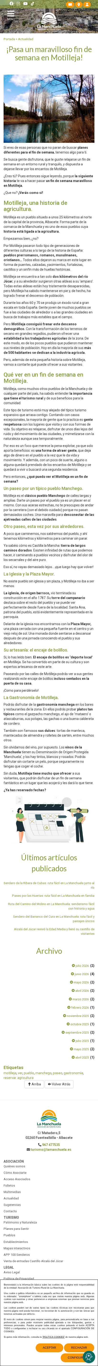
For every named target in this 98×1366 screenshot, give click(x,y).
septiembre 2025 (77, 1032)
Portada (9, 39)
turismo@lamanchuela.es (51, 1149)
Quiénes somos (14, 1166)
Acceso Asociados (17, 1179)
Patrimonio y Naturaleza (20, 1222)
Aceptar (49, 1347)
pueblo (29, 1073)
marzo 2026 (80, 999)
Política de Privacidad (19, 1278)
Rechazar (79, 1347)
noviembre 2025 (77, 1016)
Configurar (77, 1357)
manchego (43, 1073)
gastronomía (73, 1073)
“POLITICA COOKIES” (53, 1337)
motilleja (10, 1073)
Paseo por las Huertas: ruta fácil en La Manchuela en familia (53, 895)
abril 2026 (82, 990)
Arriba (36, 1084)
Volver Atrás (60, 1084)
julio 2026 (82, 966)
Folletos (9, 1185)
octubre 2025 (79, 1024)
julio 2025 (82, 1041)
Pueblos (9, 1235)
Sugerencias (12, 1205)
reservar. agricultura (19, 1078)
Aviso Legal (12, 1272)
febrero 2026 (79, 1007)
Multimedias (12, 1192)
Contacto (10, 1211)
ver (20, 1073)
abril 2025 (82, 1057)
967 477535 (51, 1145)
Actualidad (25, 39)
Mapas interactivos (17, 1248)
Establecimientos (16, 1242)
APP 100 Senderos (17, 1254)
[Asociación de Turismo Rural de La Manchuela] (49, 21)
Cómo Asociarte (15, 1172)
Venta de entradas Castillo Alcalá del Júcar (33, 1261)
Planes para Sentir (16, 1229)
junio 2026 (81, 974)
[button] (12, 15)
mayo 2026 (81, 982)
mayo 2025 (81, 1049)
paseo (57, 1073)
